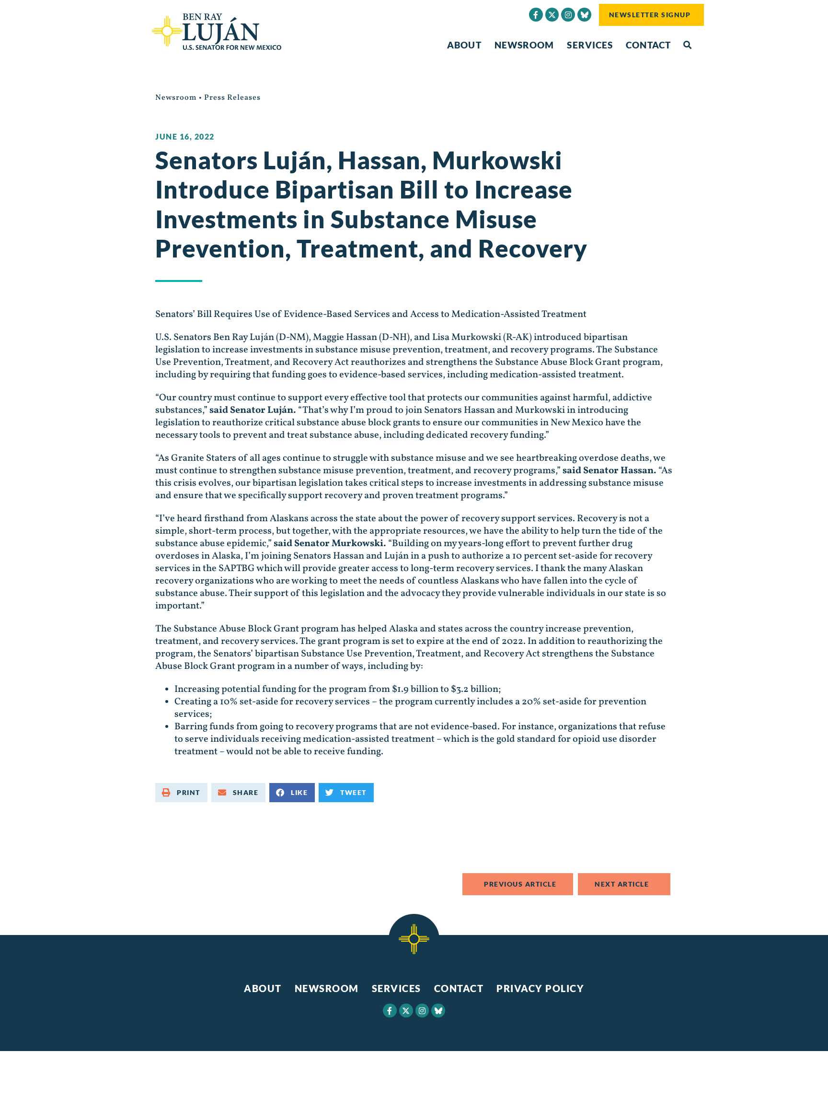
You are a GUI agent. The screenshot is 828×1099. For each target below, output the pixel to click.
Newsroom (524, 44)
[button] (687, 45)
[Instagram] (568, 15)
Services (590, 44)
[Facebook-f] (536, 15)
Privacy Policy (540, 988)
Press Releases (232, 98)
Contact (648, 44)
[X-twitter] (552, 15)
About (464, 44)
